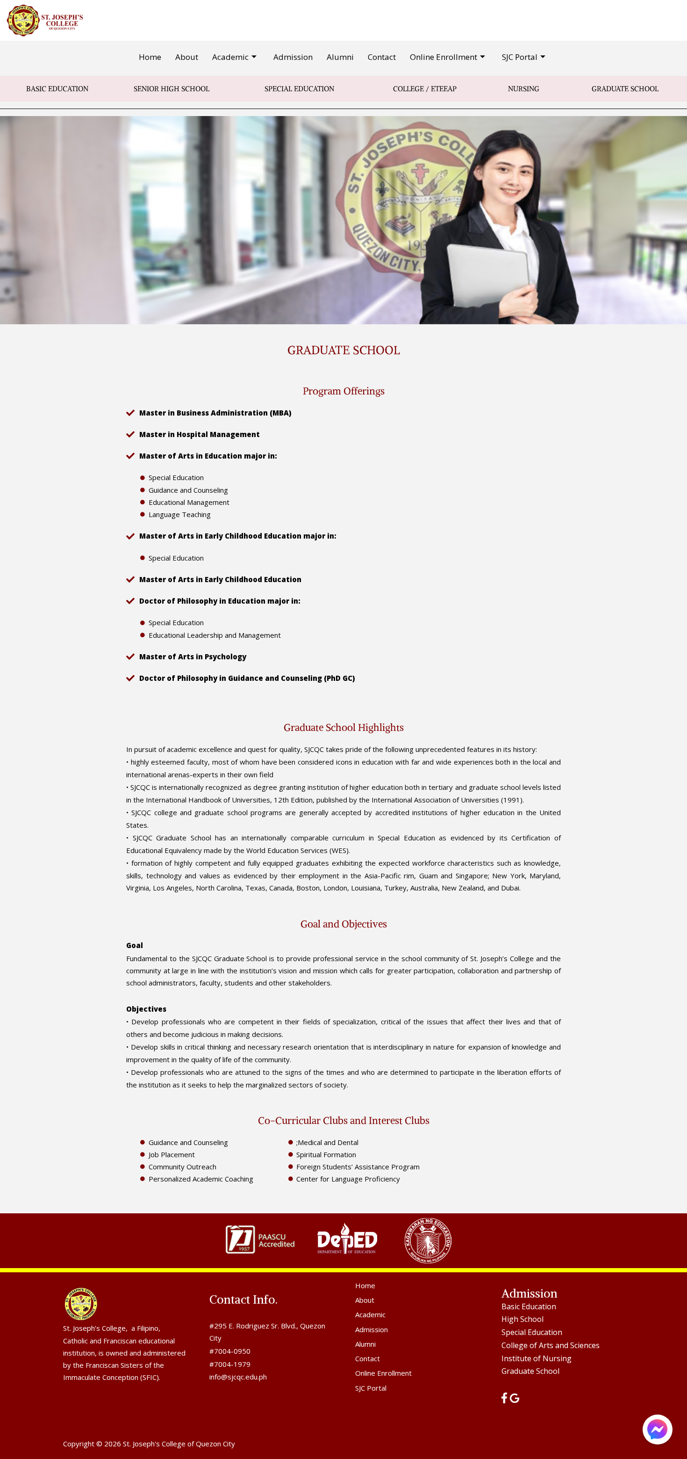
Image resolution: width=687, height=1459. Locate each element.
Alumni (340, 56)
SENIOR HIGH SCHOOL (171, 88)
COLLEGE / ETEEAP (425, 88)
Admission (293, 56)
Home (150, 56)
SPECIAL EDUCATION (299, 88)
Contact (382, 56)
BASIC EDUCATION (57, 88)
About (186, 56)
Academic (230, 56)
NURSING (523, 88)
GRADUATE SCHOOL (625, 88)
